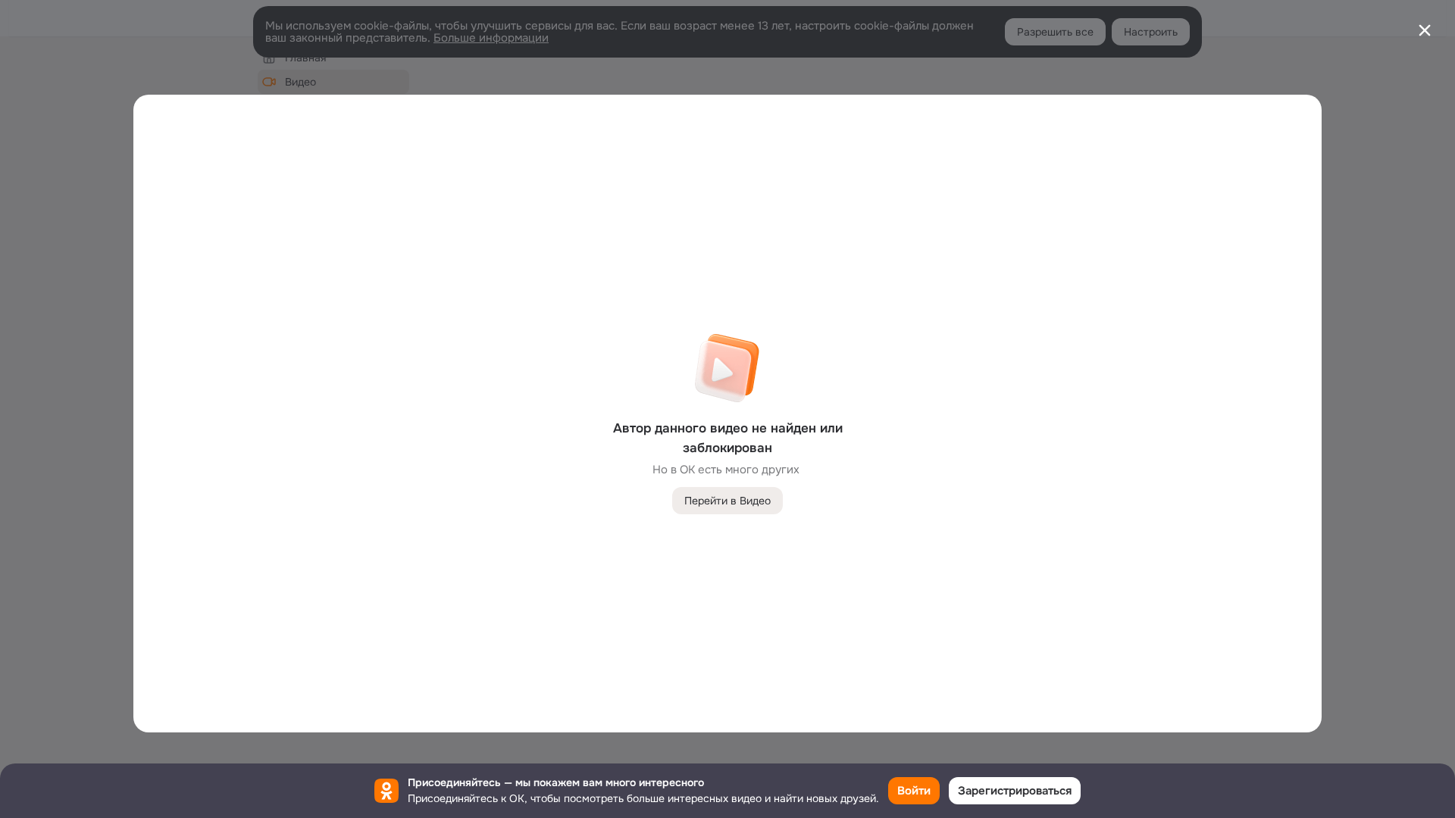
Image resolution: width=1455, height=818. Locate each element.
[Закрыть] (1425, 30)
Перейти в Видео (727, 500)
